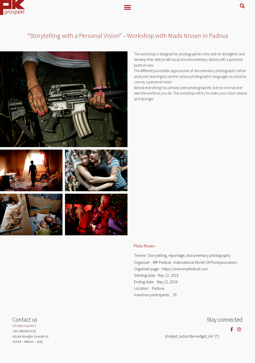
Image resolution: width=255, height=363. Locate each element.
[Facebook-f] (231, 329)
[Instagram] (239, 329)
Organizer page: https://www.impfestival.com (171, 268)
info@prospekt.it (24, 325)
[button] (127, 7)
